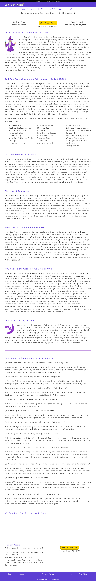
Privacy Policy (48, 574)
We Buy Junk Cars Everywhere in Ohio (25, 513)
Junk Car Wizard (12, 545)
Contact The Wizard (80, 574)
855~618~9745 (48, 23)
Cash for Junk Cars (16, 574)
